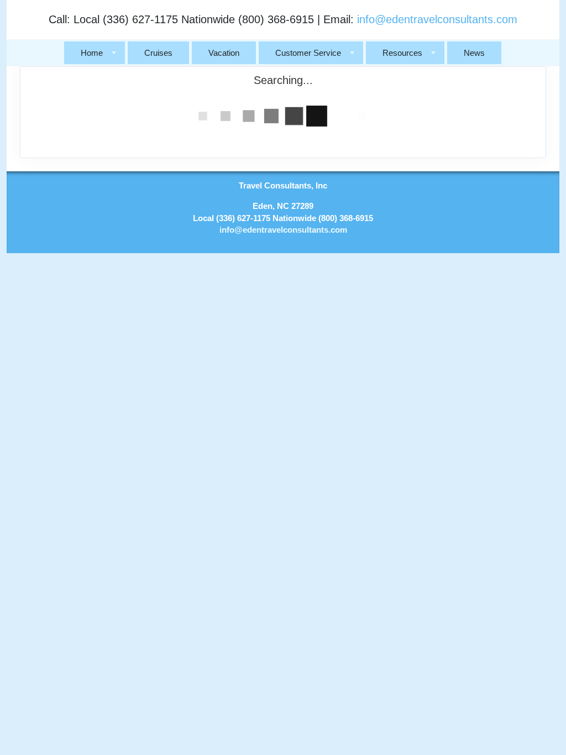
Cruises (158, 52)
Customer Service (308, 52)
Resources (402, 52)
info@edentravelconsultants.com (437, 19)
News (474, 52)
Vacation (223, 52)
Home (92, 52)
